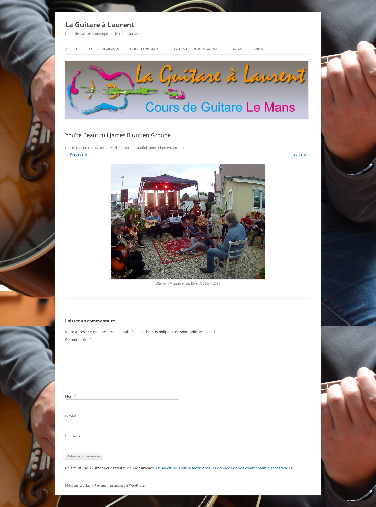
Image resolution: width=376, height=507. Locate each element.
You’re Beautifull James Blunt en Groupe (153, 147)
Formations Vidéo (144, 49)
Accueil (71, 49)
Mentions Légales (77, 485)
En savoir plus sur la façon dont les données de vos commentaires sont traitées (224, 468)
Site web (72, 435)
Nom (70, 396)
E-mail (72, 415)
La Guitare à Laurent (99, 24)
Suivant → (302, 154)
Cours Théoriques (104, 49)
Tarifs (258, 49)
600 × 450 (107, 147)
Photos (236, 49)
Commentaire (78, 339)
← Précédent (76, 154)
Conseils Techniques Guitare (194, 49)
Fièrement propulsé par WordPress (120, 485)
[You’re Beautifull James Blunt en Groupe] (188, 221)
